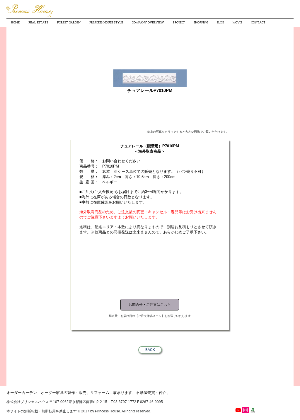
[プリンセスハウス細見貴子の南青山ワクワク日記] (253, 410)
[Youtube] (238, 410)
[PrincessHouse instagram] (245, 410)
